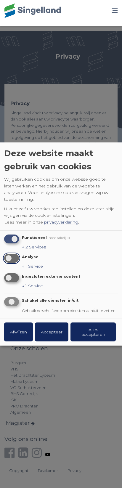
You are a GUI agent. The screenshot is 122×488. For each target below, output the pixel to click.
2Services (34, 247)
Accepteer (51, 332)
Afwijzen (18, 332)
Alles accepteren (93, 332)
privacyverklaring (61, 222)
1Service (32, 266)
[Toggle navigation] (115, 11)
